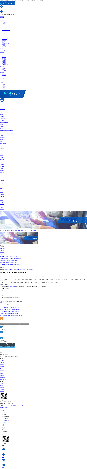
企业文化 (4, 85)
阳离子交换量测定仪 (6, 30)
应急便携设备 (4, 61)
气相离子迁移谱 (3, 118)
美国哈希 (4, 56)
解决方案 (2, 66)
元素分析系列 (4, 22)
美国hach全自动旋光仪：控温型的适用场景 (8, 260)
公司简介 (4, 84)
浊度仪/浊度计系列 (5, 43)
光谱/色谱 (2, 116)
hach (29, 230)
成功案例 (2, 72)
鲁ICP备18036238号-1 (7, 405)
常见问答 (2, 252)
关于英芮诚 (2, 82)
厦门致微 (2, 48)
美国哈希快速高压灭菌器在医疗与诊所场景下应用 (10, 264)
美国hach (26, 230)
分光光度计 (4, 33)
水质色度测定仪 (5, 42)
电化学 (3, 25)
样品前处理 (4, 23)
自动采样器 (4, 46)
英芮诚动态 (1, 192)
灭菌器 (3, 50)
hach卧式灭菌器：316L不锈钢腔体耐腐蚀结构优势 (10, 309)
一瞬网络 (6, 407)
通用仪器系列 (4, 29)
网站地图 (2, 17)
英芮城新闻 (4, 78)
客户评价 (4, 75)
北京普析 (4, 58)
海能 (3, 69)
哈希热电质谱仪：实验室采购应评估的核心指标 (9, 256)
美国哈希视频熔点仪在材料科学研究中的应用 (9, 262)
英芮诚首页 (7, 269)
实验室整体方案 (5, 64)
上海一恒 (2, 159)
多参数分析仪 (4, 39)
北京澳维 (2, 157)
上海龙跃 (4, 60)
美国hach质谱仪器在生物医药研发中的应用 (9, 313)
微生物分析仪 (4, 44)
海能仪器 (2, 20)
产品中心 (2, 16)
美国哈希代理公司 (21, 230)
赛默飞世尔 (4, 68)
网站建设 (2, 407)
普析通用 (4, 70)
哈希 (32, 230)
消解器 (3, 45)
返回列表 (2, 302)
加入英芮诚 (4, 87)
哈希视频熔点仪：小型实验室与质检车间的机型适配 (10, 258)
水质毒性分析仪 (5, 40)
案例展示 (4, 74)
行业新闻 (2, 196)
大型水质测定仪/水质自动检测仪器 (8, 38)
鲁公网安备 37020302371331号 (17, 405)
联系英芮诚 (2, 209)
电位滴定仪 (4, 41)
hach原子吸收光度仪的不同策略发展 (26, 269)
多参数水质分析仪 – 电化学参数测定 (6, 130)
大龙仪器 (4, 62)
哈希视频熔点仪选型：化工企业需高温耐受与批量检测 (11, 315)
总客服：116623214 (8, 420)
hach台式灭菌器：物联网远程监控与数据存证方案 (10, 307)
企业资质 (4, 86)
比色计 (3, 34)
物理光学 (4, 24)
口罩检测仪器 (4, 63)
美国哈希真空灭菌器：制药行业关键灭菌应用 (9, 311)
